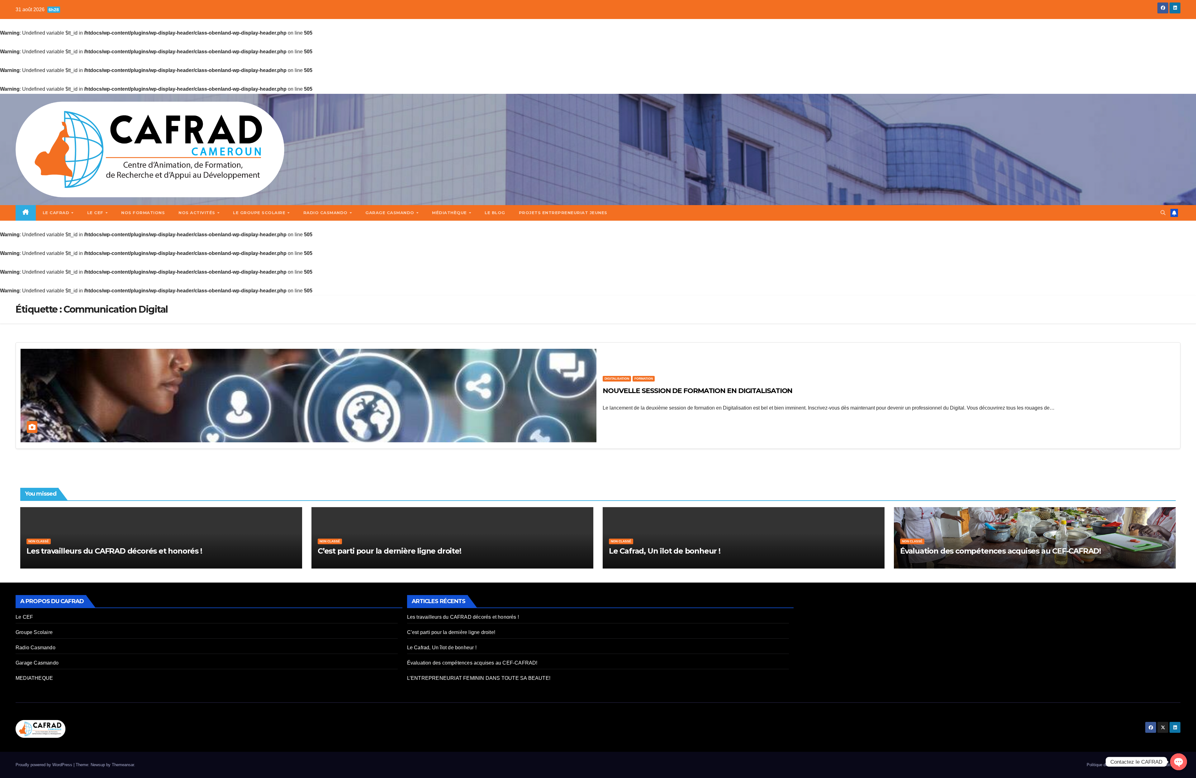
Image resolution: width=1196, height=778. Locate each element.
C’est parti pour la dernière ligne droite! (389, 550)
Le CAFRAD (57, 212)
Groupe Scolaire (34, 632)
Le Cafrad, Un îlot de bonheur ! (664, 550)
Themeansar (123, 764)
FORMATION (643, 378)
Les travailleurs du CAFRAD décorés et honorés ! (114, 550)
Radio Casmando (326, 212)
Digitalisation (617, 378)
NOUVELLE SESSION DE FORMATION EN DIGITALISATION (697, 391)
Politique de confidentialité (1110, 764)
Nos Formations (143, 212)
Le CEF (96, 212)
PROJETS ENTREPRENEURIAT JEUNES (563, 212)
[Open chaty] (1178, 761)
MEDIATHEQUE (34, 678)
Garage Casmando (390, 212)
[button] (1162, 212)
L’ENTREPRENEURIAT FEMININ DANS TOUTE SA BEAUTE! (478, 678)
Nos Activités (197, 212)
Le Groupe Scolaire (260, 212)
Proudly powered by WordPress (45, 764)
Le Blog (495, 212)
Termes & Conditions (1159, 764)
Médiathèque (450, 212)
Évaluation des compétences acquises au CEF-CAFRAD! (1000, 550)
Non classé (38, 541)
